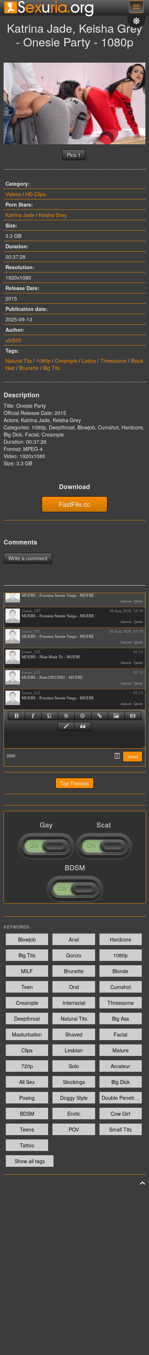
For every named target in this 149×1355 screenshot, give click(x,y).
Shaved (73, 1034)
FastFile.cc (74, 504)
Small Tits (120, 1129)
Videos (13, 194)
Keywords (16, 926)
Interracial (74, 1002)
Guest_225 (31, 652)
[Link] (99, 716)
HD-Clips (35, 194)
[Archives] (117, 756)
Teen (27, 986)
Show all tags (29, 1161)
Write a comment (27, 558)
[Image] (116, 716)
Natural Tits (18, 360)
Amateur (120, 1066)
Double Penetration (122, 1097)
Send (132, 756)
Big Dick (120, 1081)
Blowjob (27, 939)
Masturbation (27, 1034)
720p (27, 1066)
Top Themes (74, 783)
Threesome (113, 360)
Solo (74, 1066)
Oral (74, 986)
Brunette (29, 367)
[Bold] (16, 716)
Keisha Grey (53, 214)
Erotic (73, 1113)
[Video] (132, 716)
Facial (120, 1034)
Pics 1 (74, 154)
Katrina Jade (19, 214)
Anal (74, 939)
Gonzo (73, 955)
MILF (27, 971)
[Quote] (82, 726)
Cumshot (120, 986)
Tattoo (27, 1145)
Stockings (74, 1081)
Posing (27, 1097)
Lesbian (74, 1050)
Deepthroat (27, 1018)
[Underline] (49, 716)
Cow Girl (120, 1113)
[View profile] (12, 595)
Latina (89, 360)
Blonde (120, 971)
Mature (120, 1050)
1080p (43, 360)
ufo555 (13, 340)
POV (74, 1129)
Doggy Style (74, 1097)
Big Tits (51, 367)
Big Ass (120, 1018)
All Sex (27, 1081)
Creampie (66, 360)
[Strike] (66, 716)
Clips (27, 1050)
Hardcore (120, 939)
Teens (27, 1129)
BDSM (27, 1113)
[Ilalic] (33, 716)
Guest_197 (31, 611)
